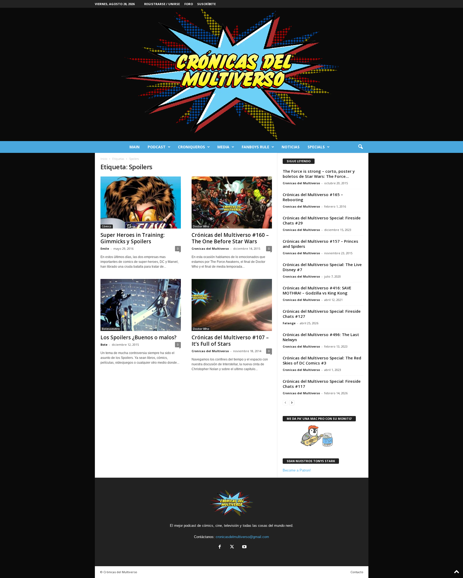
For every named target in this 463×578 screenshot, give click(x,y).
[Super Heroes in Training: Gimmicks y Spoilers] (140, 202)
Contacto (356, 572)
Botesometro (111, 329)
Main (134, 146)
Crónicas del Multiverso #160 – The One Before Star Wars (230, 238)
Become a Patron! (297, 470)
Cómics (106, 226)
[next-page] (291, 402)
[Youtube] (243, 547)
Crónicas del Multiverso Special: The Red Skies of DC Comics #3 (322, 360)
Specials (316, 146)
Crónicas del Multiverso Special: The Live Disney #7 (322, 267)
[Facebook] (220, 547)
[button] (360, 147)
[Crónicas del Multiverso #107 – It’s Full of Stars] (232, 305)
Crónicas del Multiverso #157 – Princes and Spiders (320, 243)
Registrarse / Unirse (162, 4)
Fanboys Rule (255, 146)
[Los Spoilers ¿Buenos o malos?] (140, 305)
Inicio (103, 159)
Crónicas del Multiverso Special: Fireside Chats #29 (322, 220)
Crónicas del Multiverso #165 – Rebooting (313, 197)
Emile (104, 248)
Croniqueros (191, 146)
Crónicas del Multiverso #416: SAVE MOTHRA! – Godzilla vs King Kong (317, 290)
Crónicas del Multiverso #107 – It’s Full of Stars (230, 340)
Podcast (157, 146)
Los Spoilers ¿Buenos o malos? (138, 337)
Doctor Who (201, 226)
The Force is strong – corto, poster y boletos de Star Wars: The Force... (319, 173)
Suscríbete (206, 4)
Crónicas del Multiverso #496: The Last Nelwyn (321, 337)
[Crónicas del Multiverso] (231, 74)
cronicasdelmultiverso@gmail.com (242, 537)
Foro (188, 4)
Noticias (291, 146)
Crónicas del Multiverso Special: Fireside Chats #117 (322, 383)
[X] (232, 547)
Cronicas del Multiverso (210, 248)
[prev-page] (285, 402)
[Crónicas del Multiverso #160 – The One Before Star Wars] (232, 202)
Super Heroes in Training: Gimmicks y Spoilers (132, 238)
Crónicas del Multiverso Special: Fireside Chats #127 (322, 313)
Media (223, 146)
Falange (289, 323)
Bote (103, 345)
